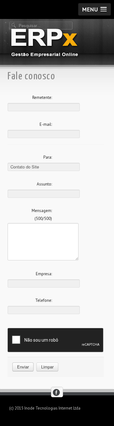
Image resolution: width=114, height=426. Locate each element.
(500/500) (43, 218)
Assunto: (44, 184)
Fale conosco (31, 76)
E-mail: (46, 124)
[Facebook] (56, 392)
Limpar (47, 367)
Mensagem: (42, 210)
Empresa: (44, 274)
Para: (47, 157)
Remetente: (42, 97)
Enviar (23, 367)
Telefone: (43, 300)
